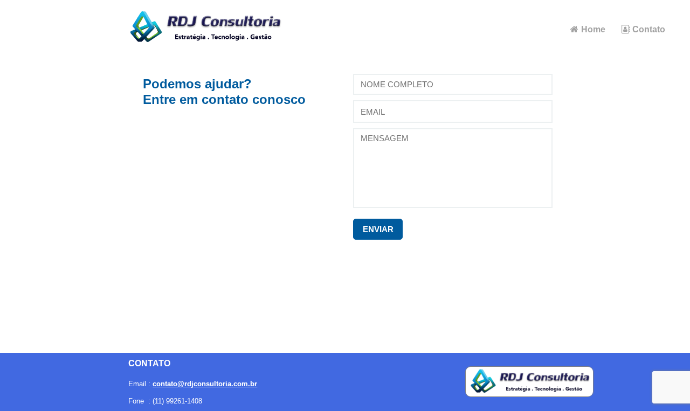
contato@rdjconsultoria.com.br (205, 384)
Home (593, 29)
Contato (648, 29)
